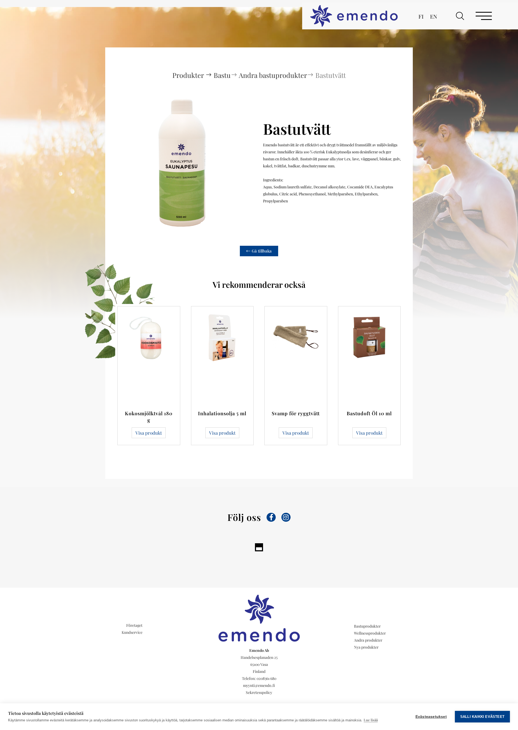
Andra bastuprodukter (273, 75)
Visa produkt (148, 433)
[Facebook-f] (271, 517)
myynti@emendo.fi (259, 685)
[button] (460, 16)
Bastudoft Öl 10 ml (369, 413)
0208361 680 (266, 678)
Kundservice (132, 632)
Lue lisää (371, 720)
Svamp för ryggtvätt (296, 413)
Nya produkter (366, 647)
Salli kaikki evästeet (482, 717)
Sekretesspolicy (259, 692)
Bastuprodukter (367, 626)
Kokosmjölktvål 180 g (148, 416)
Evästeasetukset (431, 717)
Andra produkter (368, 640)
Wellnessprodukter (370, 633)
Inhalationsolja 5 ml (222, 413)
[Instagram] (286, 517)
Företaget (134, 625)
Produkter (188, 75)
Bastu (222, 75)
